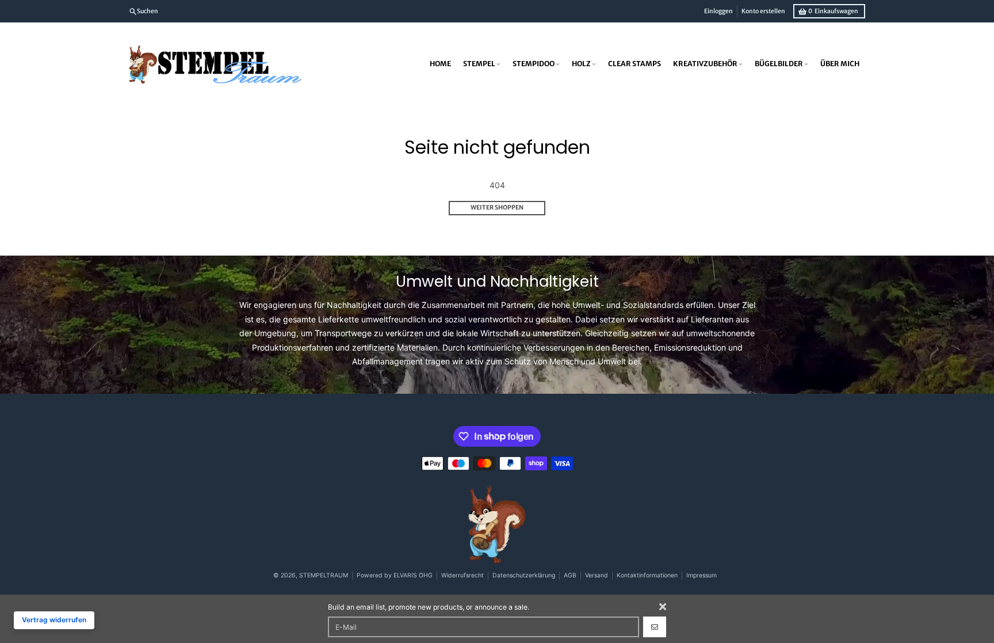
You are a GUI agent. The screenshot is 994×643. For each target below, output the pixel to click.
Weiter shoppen (497, 207)
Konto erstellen (763, 11)
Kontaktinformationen (647, 575)
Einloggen (718, 11)
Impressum (701, 575)
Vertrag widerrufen (54, 619)
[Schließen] (662, 607)
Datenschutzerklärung (523, 575)
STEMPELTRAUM (323, 575)
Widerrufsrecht (462, 575)
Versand (596, 575)
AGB (570, 575)
